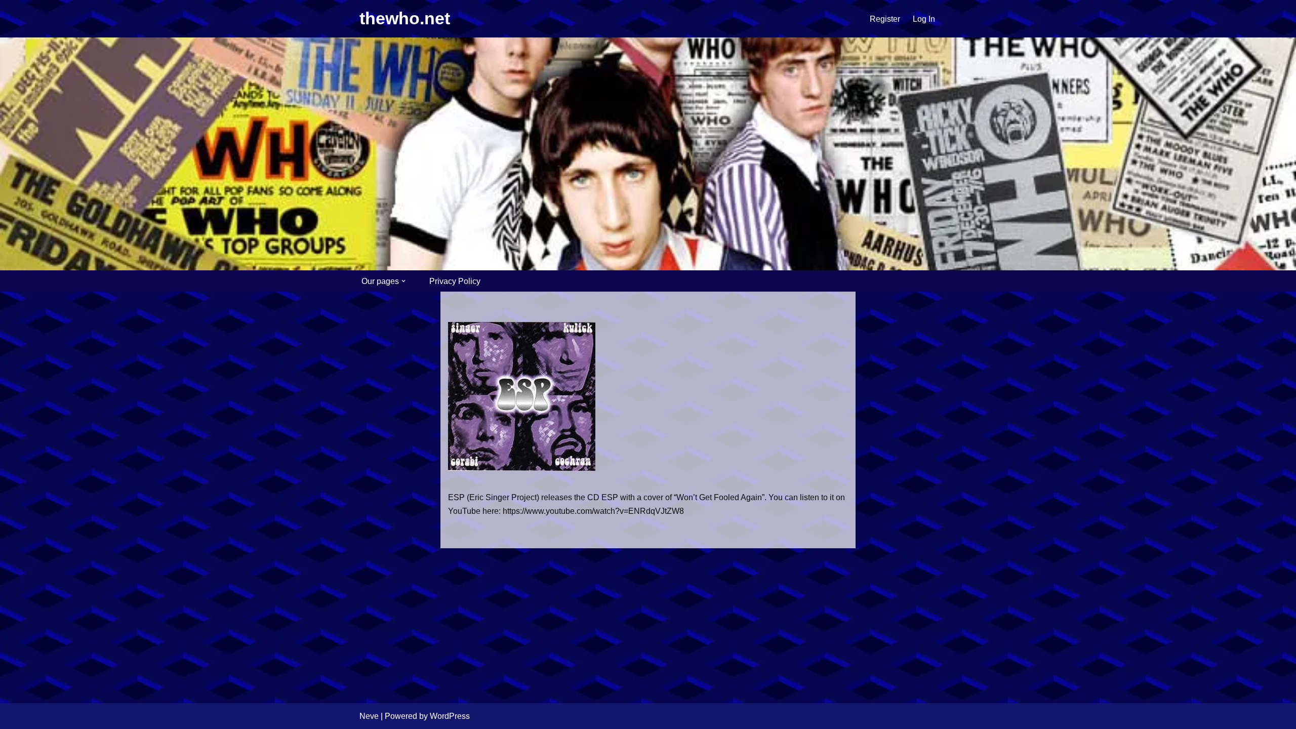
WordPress (450, 716)
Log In (924, 19)
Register (885, 19)
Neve (369, 716)
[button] (403, 281)
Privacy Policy (454, 281)
